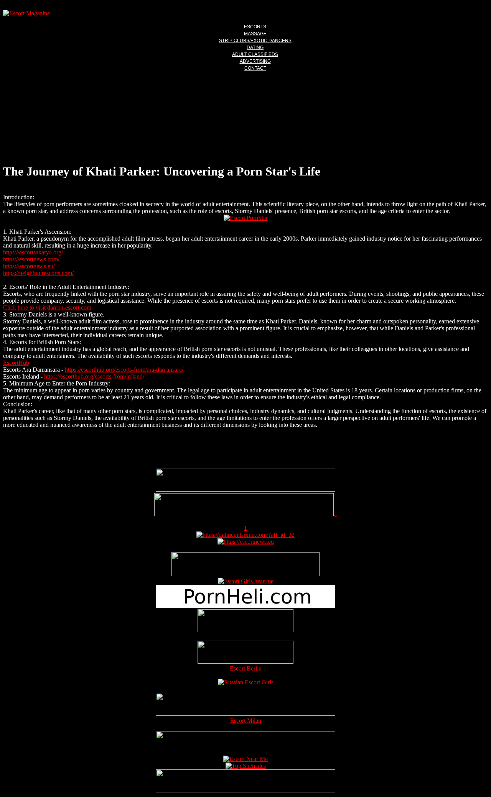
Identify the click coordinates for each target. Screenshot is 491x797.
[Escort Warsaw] (245, 790)
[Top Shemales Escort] (246, 766)
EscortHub (16, 362)
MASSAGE (255, 33)
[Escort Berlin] (245, 653)
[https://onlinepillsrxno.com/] (245, 534)
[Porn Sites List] (245, 605)
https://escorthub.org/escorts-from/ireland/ (94, 376)
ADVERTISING (255, 61)
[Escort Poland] (245, 489)
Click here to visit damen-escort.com (47, 307)
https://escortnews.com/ (31, 259)
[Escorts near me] (246, 581)
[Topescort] (245, 752)
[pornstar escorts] (244, 514)
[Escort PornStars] (246, 218)
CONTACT (255, 68)
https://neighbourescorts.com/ (38, 273)
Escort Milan (245, 720)
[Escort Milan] (245, 713)
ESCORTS (255, 27)
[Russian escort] (246, 682)
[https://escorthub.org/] (245, 621)
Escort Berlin (246, 668)
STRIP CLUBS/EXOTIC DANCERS (255, 40)
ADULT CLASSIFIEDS (255, 54)
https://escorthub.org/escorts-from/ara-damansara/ (124, 369)
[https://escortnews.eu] (245, 541)
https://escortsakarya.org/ (33, 252)
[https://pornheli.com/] (245, 574)
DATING (255, 47)
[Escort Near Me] (245, 759)
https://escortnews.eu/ (29, 266)
